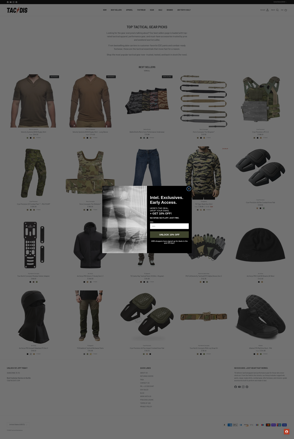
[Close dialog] (189, 189)
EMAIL (152, 222)
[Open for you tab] (286, 431)
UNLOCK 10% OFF (169, 234)
